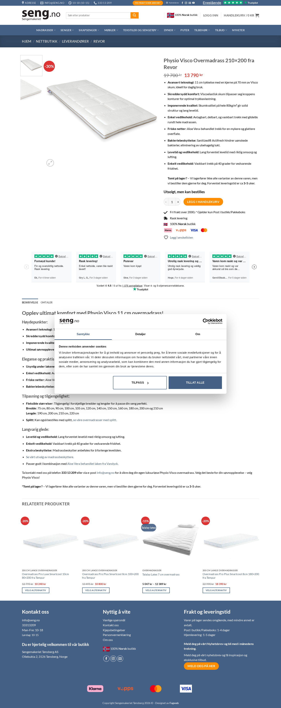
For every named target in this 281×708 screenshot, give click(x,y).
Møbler (110, 30)
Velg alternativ (35, 590)
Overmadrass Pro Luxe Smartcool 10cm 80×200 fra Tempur (45, 575)
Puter (184, 30)
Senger (66, 30)
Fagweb (174, 703)
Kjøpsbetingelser (114, 630)
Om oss (108, 640)
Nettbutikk (46, 41)
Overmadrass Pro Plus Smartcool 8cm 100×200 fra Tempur (110, 575)
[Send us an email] (190, 3)
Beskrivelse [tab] (30, 302)
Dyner (168, 30)
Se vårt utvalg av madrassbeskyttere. (50, 457)
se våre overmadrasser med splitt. (95, 420)
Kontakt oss (111, 625)
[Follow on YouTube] (193, 3)
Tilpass (138, 382)
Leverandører (75, 41)
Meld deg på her (201, 666)
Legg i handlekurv (203, 201)
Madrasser (44, 30)
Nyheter (238, 30)
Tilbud (220, 30)
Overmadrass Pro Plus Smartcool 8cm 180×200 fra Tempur (231, 575)
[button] (210, 15)
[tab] (47, 302)
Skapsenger (88, 30)
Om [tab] (197, 334)
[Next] (150, 111)
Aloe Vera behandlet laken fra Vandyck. (92, 463)
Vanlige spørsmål (114, 620)
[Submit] (135, 15)
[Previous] (52, 111)
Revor (99, 41)
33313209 (29, 625)
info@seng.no (106, 472)
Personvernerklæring (117, 635)
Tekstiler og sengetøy (139, 30)
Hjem (26, 41)
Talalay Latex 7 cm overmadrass (160, 574)
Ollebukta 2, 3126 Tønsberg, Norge (44, 656)
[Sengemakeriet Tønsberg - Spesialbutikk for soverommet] (41, 15)
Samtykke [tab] (83, 334)
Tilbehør (200, 30)
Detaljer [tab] (140, 334)
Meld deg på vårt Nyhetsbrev (204, 644)
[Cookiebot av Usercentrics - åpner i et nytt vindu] (205, 321)
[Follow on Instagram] (186, 3)
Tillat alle (195, 382)
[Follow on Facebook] (182, 3)
